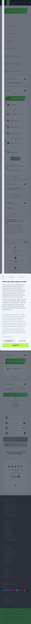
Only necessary (8, 340)
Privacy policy (8, 309)
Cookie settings (22, 340)
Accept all (15, 345)
